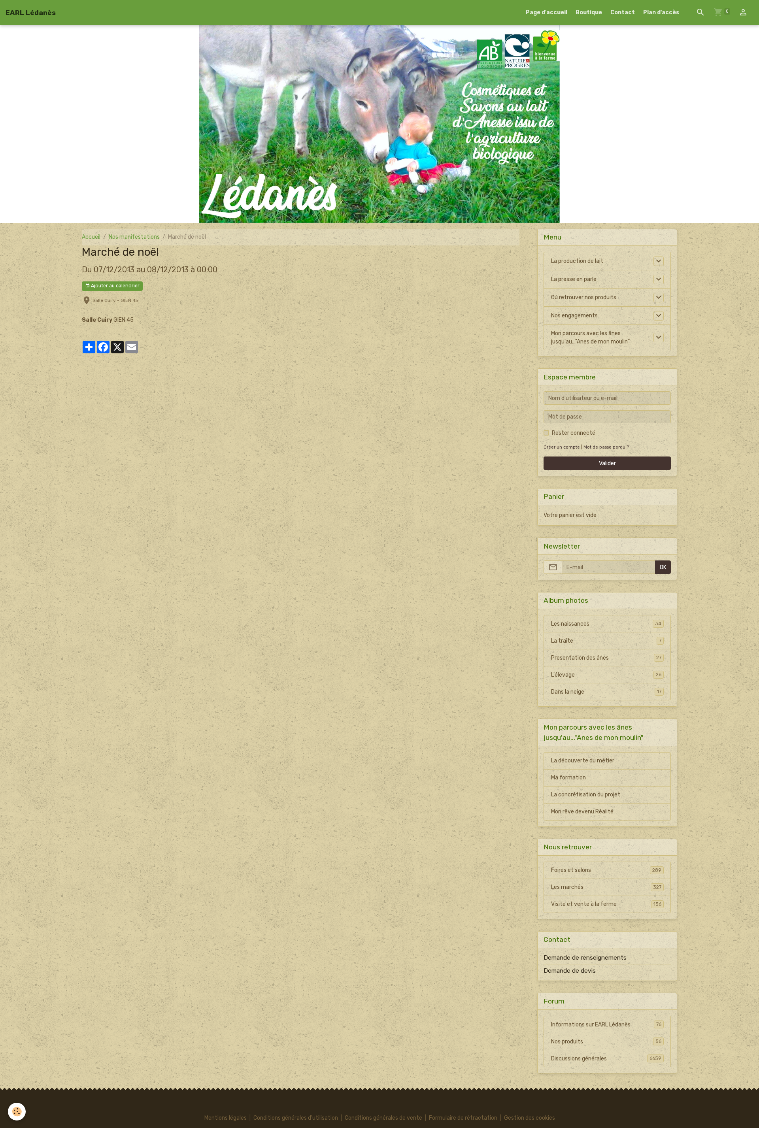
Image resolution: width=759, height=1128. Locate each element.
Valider (607, 463)
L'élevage (606, 675)
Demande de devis (570, 970)
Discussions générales (606, 1058)
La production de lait (577, 261)
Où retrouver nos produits (583, 297)
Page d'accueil (546, 12)
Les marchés (606, 887)
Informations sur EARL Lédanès (606, 1024)
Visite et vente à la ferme (606, 904)
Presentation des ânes (606, 658)
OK (663, 567)
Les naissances (606, 624)
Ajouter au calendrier (115, 286)
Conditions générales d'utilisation (295, 1118)
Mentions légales (225, 1118)
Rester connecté (573, 433)
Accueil (91, 237)
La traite (606, 641)
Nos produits (606, 1041)
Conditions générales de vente (383, 1118)
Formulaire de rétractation (463, 1118)
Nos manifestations (134, 237)
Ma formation (568, 777)
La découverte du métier (582, 760)
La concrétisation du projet (585, 794)
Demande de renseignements (585, 957)
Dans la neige (606, 691)
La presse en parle (574, 279)
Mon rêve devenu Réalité (582, 811)
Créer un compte (562, 447)
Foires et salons (606, 870)
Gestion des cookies (529, 1118)
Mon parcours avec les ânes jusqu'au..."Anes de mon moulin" (590, 337)
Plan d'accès (661, 12)
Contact (622, 12)
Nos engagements (574, 315)
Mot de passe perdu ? (606, 447)
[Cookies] (17, 1111)
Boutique (589, 12)
